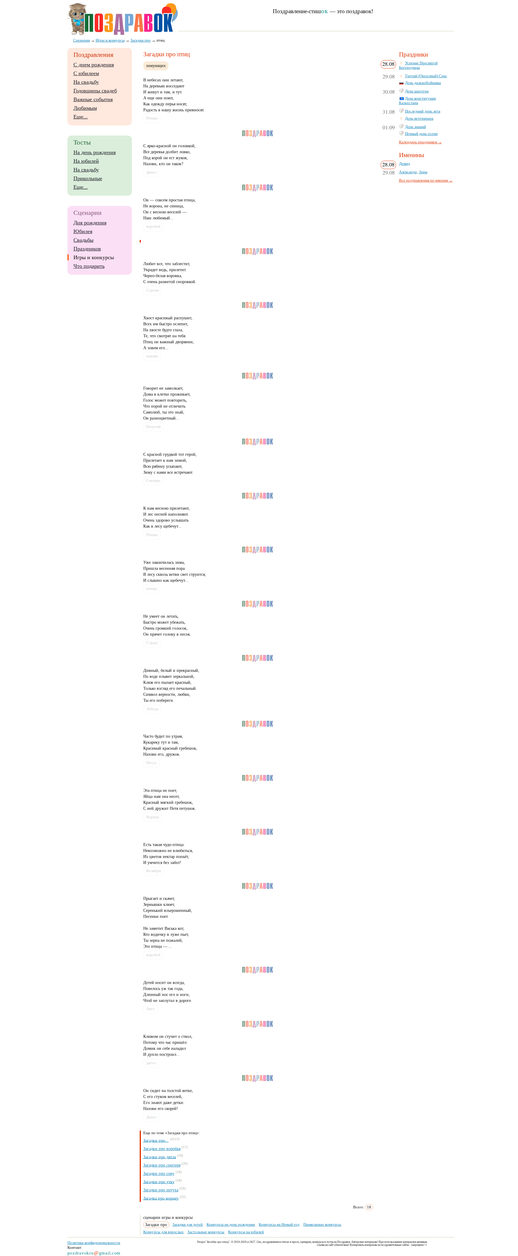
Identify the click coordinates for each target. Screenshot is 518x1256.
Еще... (80, 117)
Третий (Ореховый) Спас (426, 76)
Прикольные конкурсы (322, 1224)
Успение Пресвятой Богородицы (418, 65)
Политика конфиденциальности (93, 1242)
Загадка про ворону (161, 1198)
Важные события (93, 99)
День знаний (415, 127)
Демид (404, 164)
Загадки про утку (158, 1181)
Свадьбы (83, 240)
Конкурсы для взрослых (163, 1232)
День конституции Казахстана (417, 100)
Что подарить (89, 266)
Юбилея (82, 231)
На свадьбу (86, 82)
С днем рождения (93, 65)
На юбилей (86, 161)
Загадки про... (156, 1140)
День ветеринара (419, 118)
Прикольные (87, 178)
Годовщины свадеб (95, 91)
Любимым (85, 108)
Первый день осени (421, 134)
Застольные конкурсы (205, 1232)
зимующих (156, 65)
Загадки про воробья (161, 1148)
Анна (423, 172)
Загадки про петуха (160, 1190)
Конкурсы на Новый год (279, 1224)
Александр (408, 172)
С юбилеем (86, 73)
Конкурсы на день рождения (231, 1224)
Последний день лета (422, 111)
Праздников (87, 249)
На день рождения (94, 152)
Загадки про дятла (159, 1157)
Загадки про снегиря (161, 1165)
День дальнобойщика (423, 83)
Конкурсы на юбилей (246, 1232)
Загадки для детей (187, 1224)
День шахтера (417, 91)
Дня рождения (89, 223)
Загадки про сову (158, 1173)
